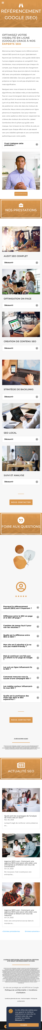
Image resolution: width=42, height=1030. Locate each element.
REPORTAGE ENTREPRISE (23, 980)
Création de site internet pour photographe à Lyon (22, 976)
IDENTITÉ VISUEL (16, 747)
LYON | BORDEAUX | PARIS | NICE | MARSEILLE (27, 982)
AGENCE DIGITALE (34, 748)
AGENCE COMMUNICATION (12, 749)
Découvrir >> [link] (20, 1020)
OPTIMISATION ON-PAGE (17, 298)
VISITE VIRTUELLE (25, 747)
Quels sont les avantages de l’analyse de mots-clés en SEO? (20, 817)
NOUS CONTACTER (21, 193)
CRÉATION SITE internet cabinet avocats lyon (16, 746)
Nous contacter (21, 502)
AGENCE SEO (26, 748)
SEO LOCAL (10, 433)
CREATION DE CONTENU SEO (20, 341)
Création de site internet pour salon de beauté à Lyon (18, 976)
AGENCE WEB (18, 748)
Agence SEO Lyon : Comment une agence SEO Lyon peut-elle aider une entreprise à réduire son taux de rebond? (20, 912)
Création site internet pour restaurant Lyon (22, 979)
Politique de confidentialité (15, 990)
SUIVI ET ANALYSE (14, 475)
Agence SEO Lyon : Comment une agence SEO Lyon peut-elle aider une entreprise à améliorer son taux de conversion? (20, 864)
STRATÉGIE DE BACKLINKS (18, 389)
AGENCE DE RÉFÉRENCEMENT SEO (20, 981)
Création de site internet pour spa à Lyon (27, 975)
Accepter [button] (23, 1025)
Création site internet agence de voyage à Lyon (20, 977)
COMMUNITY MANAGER (8, 748)
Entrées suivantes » (32, 931)
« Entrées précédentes (11, 931)
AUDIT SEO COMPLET (16, 256)
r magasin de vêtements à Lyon (28, 749)
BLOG (31, 981)
